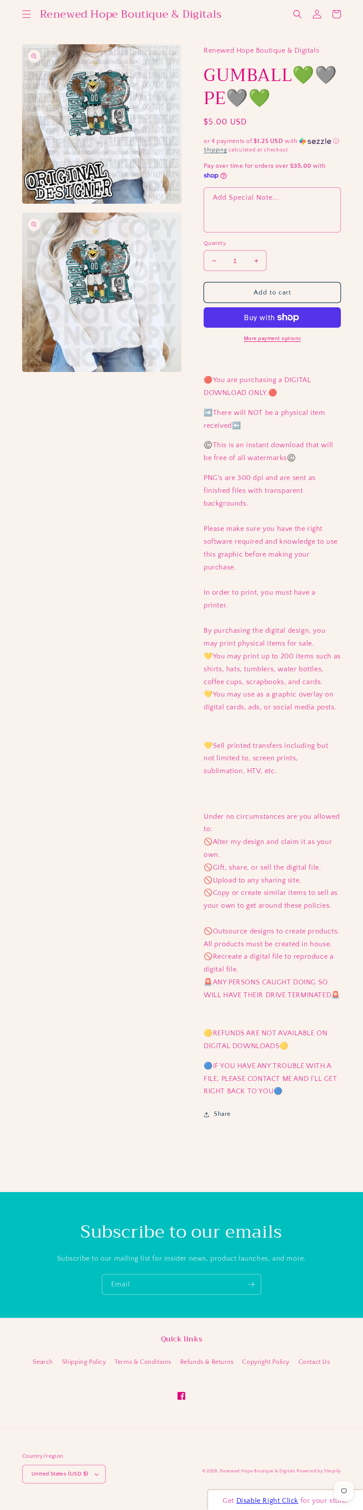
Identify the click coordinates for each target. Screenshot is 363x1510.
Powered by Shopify (319, 1471)
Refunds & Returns (207, 1362)
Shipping (215, 150)
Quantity (215, 243)
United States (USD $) (59, 1474)
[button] (26, 14)
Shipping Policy (84, 1362)
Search (43, 1362)
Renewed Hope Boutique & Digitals (257, 1471)
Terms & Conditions (143, 1362)
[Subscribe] (251, 1284)
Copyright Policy (266, 1362)
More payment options (272, 338)
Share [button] (222, 1114)
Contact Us (314, 1362)
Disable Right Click (267, 1501)
